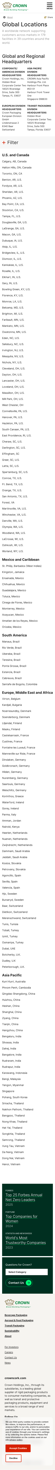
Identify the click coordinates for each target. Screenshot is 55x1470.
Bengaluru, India (11, 1036)
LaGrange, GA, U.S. (13, 228)
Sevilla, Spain (10, 881)
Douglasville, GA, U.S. (14, 222)
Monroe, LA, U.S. (12, 301)
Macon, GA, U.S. (11, 234)
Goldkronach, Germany (16, 765)
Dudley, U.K (9, 960)
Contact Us (16, 1282)
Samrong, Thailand (13, 1139)
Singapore (8, 1091)
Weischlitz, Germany (14, 790)
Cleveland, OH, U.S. (13, 368)
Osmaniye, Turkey (13, 942)
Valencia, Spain (11, 887)
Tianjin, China (10, 1024)
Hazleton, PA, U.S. (12, 423)
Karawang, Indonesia (14, 1072)
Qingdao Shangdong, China (18, 993)
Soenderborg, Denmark (16, 717)
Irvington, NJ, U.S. (13, 350)
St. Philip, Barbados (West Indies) (22, 565)
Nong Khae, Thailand (14, 1121)
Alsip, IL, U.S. (9, 246)
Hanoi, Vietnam (11, 1164)
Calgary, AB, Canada (14, 161)
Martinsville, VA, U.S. (14, 508)
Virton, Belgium (11, 698)
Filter (12, 142)
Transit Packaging (14, 1325)
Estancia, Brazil (11, 672)
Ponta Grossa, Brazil (14, 665)
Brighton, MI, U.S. (12, 313)
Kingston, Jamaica (13, 572)
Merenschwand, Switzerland (19, 918)
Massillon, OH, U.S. (13, 392)
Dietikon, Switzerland (15, 911)
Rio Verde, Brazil (12, 647)
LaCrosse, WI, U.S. (13, 539)
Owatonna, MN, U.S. (14, 331)
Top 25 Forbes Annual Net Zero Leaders (24, 1197)
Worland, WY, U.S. (12, 551)
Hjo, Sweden (9, 893)
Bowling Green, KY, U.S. (16, 289)
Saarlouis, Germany (13, 784)
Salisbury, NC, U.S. (13, 344)
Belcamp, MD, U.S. (13, 307)
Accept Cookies (18, 1448)
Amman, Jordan (11, 820)
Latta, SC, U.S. (10, 465)
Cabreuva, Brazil (12, 678)
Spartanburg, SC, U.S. (15, 472)
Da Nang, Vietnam (13, 1152)
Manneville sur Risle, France (18, 753)
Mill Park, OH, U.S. (12, 398)
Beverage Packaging (16, 1315)
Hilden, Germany (12, 771)
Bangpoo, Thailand (13, 1115)
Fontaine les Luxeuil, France (18, 747)
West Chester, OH (12, 405)
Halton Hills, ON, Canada (16, 167)
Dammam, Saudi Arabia (16, 851)
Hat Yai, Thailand (12, 1127)
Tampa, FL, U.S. (11, 216)
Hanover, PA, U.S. (12, 417)
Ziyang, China (10, 1018)
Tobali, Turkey (10, 930)
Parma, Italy (9, 814)
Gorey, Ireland (10, 808)
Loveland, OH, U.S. (13, 386)
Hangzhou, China (12, 1030)
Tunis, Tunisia (10, 924)
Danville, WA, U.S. (12, 520)
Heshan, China (10, 1005)
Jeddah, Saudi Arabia (14, 857)
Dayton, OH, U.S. (12, 374)
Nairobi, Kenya (10, 826)
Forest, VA (8, 502)
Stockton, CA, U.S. (13, 210)
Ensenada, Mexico (13, 578)
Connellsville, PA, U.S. (15, 411)
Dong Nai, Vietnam (13, 1158)
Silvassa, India (10, 1042)
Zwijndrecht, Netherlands (17, 845)
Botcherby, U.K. (11, 954)
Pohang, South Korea (14, 1097)
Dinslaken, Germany (14, 759)
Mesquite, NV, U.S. (13, 356)
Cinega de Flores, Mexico (17, 602)
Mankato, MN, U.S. (13, 325)
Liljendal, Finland (12, 723)
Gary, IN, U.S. (10, 283)
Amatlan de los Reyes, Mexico (20, 620)
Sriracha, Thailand (13, 1103)
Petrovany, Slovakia (14, 869)
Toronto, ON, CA (12, 173)
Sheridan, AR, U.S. (13, 191)
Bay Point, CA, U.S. (13, 204)
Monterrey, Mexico (13, 608)
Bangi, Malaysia (11, 1078)
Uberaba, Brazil (11, 653)
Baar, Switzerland (12, 905)
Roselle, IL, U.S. (11, 271)
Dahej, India (9, 1048)
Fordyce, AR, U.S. (12, 185)
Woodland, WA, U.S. (14, 532)
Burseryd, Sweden (13, 899)
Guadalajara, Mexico (14, 590)
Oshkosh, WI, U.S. (12, 545)
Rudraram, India (11, 1060)
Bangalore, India (11, 1054)
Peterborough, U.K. (13, 966)
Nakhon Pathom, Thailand (17, 1109)
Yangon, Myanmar (13, 1085)
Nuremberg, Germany (15, 778)
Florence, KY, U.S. (12, 295)
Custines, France (12, 741)
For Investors (11, 1346)
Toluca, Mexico (11, 596)
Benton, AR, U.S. (12, 179)
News (8, 1362)
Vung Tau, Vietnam (13, 1145)
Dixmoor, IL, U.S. (12, 258)
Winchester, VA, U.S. (14, 514)
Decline (13, 1458)
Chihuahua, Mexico (13, 584)
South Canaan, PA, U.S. (16, 429)
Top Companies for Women (21, 1218)
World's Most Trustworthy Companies (26, 1240)
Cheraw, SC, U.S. (12, 441)
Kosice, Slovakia (11, 863)
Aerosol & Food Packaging (19, 1320)
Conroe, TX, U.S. (12, 478)
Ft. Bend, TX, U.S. (12, 484)
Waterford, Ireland (13, 802)
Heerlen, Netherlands (14, 832)
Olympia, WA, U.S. (12, 526)
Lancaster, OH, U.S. (13, 380)
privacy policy (15, 1440)
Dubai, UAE (8, 948)
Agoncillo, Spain (11, 875)
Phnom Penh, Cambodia (16, 987)
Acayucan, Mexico (13, 614)
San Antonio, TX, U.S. (15, 496)
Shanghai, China (12, 1012)
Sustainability (12, 1330)
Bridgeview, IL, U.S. (13, 252)
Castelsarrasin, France (15, 735)
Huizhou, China (11, 999)
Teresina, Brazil (11, 659)
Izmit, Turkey (10, 936)
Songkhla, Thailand (13, 1133)
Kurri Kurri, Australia (14, 981)
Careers (9, 1352)
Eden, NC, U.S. (10, 338)
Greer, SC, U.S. (10, 459)
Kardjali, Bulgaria (12, 704)
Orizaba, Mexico (11, 626)
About (10, 17)
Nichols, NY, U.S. (12, 362)
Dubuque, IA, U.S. (12, 240)
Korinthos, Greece (13, 796)
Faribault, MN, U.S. (13, 319)
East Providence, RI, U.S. (16, 435)
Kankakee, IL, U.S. (12, 264)
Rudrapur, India (11, 1066)
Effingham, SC (10, 453)
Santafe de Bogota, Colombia (19, 684)
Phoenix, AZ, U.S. (12, 197)
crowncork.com (15, 1378)
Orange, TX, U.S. (12, 490)
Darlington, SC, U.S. (14, 447)
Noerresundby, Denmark (16, 711)
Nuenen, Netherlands (15, 838)
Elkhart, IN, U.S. (11, 277)
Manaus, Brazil (10, 641)
